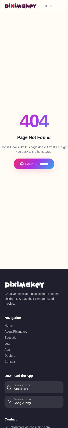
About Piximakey (16, 331)
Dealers (10, 355)
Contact (10, 361)
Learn (8, 343)
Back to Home (36, 164)
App (7, 349)
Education (11, 337)
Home (9, 325)
